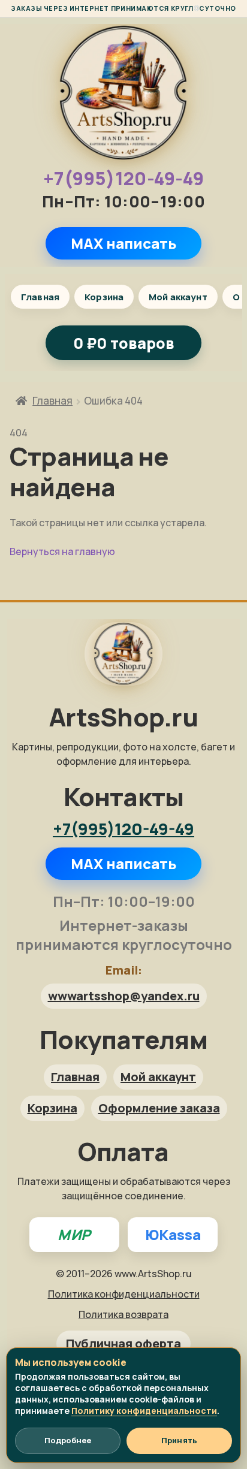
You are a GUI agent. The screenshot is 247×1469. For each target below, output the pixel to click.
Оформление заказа (159, 1108)
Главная (40, 297)
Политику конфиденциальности (144, 1410)
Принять (179, 1440)
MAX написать (123, 243)
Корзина (104, 297)
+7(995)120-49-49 (123, 178)
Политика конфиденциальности (124, 1294)
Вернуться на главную (62, 551)
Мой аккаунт (178, 297)
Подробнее (67, 1440)
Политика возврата (123, 1314)
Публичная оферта (123, 1343)
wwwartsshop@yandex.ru (124, 996)
